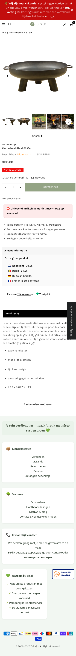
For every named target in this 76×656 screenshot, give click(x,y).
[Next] (68, 76)
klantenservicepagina (32, 552)
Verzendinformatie (15, 250)
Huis (4, 32)
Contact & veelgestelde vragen (38, 516)
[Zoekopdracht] (10, 24)
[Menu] (3, 24)
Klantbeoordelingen (38, 507)
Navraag (39, 177)
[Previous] (7, 76)
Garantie (38, 461)
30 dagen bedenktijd (38, 476)
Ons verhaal (38, 502)
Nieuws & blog (38, 511)
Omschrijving (12, 314)
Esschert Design (9, 144)
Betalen (38, 471)
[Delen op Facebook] (41, 136)
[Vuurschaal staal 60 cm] (24, 121)
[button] (71, 24)
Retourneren (38, 466)
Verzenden (38, 456)
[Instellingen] (65, 24)
